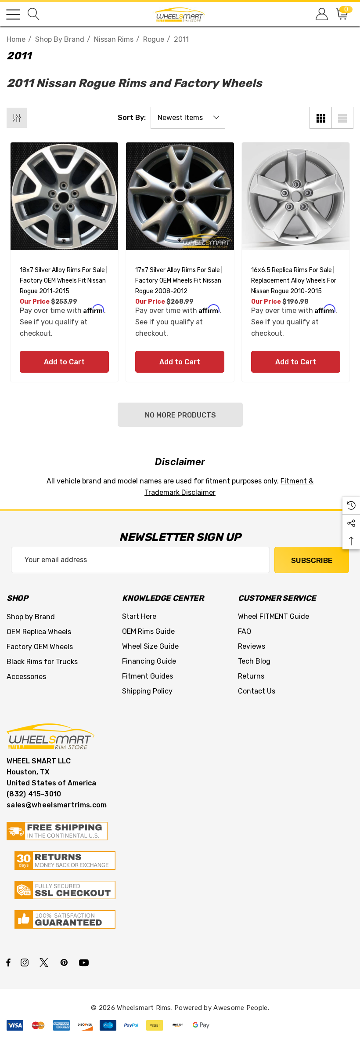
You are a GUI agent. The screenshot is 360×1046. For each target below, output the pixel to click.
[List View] (342, 118)
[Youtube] (85, 962)
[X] (46, 962)
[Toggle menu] (13, 14)
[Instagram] (26, 962)
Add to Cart (64, 362)
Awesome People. (241, 1008)
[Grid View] (320, 118)
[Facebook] (8, 962)
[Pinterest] (65, 962)
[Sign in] (321, 14)
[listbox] (188, 118)
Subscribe (311, 560)
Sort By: (132, 117)
